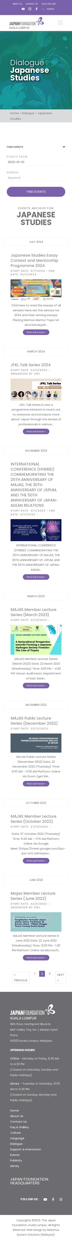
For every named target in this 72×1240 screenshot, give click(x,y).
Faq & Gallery (19, 1127)
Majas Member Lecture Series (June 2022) (33, 896)
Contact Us (18, 1122)
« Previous (20, 977)
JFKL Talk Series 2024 (31, 365)
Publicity (16, 1160)
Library (14, 1166)
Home (14, 1110)
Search (13, 172)
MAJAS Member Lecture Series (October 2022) (33, 819)
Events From (17, 156)
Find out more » (36, 332)
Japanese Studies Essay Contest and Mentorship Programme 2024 (34, 260)
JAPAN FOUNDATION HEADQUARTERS (29, 1181)
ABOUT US (17, 3)
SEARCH (50, 9)
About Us (16, 1116)
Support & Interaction (25, 1149)
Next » (60, 977)
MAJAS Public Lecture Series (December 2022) (34, 721)
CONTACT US (32, 3)
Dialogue (16, 1144)
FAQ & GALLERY (49, 3)
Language (17, 1138)
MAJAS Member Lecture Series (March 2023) (33, 612)
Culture (15, 1133)
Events (15, 1155)
